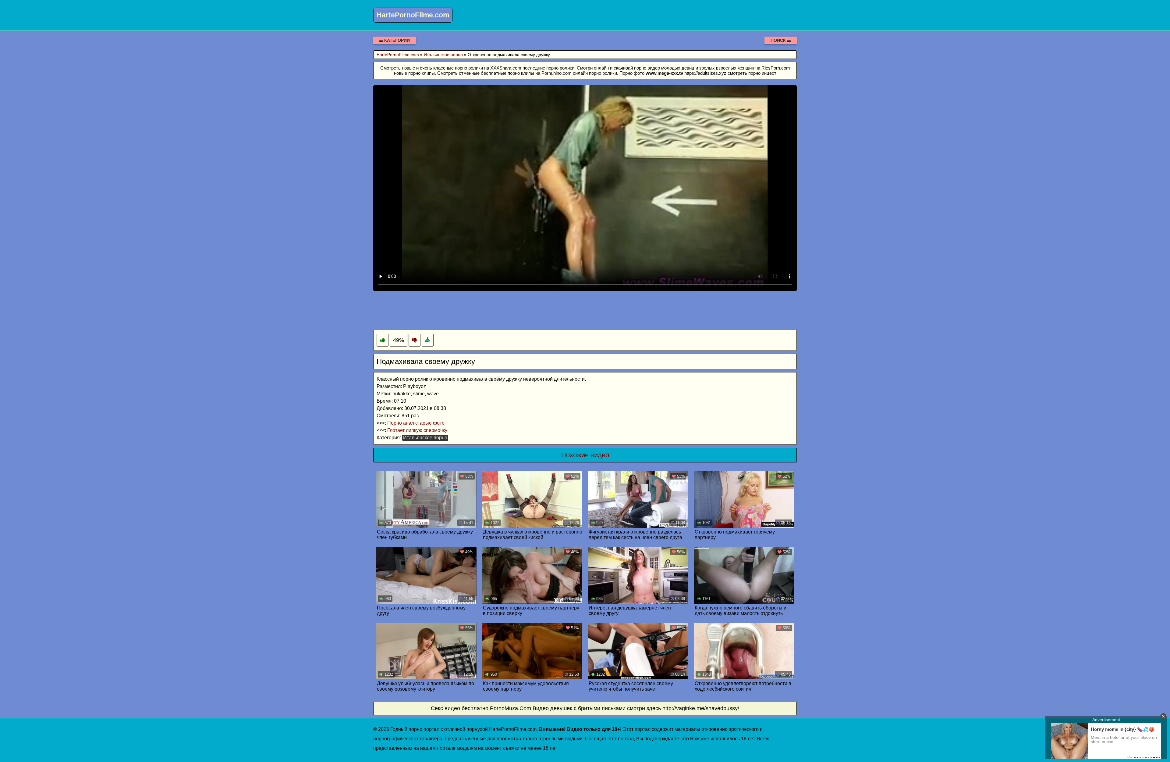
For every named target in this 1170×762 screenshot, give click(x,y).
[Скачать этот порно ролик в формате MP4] (428, 340)
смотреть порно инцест (752, 73)
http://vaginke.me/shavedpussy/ (700, 708)
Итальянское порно (425, 437)
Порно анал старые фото (416, 423)
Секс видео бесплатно (459, 708)
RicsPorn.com (775, 67)
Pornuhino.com (556, 73)
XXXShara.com (505, 67)
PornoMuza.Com (510, 708)
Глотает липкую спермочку (417, 430)
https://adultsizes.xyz (705, 73)
